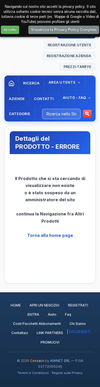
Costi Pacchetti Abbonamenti (37, 324)
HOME (16, 305)
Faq (68, 314)
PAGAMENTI (80, 331)
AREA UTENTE (62, 82)
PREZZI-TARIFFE (77, 67)
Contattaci (19, 333)
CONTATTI (44, 98)
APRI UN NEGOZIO (44, 305)
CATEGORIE (19, 113)
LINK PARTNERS (50, 333)
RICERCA (31, 83)
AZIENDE (17, 98)
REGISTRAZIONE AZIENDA (69, 56)
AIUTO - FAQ (75, 97)
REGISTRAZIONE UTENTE (69, 45)
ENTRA (33, 314)
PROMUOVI (50, 342)
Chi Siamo (77, 324)
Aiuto (52, 314)
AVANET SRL (60, 361)
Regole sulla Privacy (67, 373)
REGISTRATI (78, 305)
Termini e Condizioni (33, 373)
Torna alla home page (50, 235)
